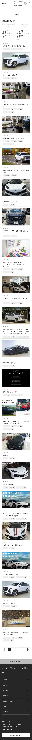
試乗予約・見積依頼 (8, 701)
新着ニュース (6, 685)
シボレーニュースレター (8, 729)
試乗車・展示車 (7, 696)
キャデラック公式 (6, 724)
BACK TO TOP (16, 661)
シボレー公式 (17, 724)
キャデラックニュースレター (9, 726)
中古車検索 (6, 712)
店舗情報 (5, 680)
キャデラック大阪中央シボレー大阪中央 (18, 3)
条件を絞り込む (17, 735)
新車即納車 (6, 690)
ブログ (4, 706)
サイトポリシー (6, 721)
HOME (3, 8)
